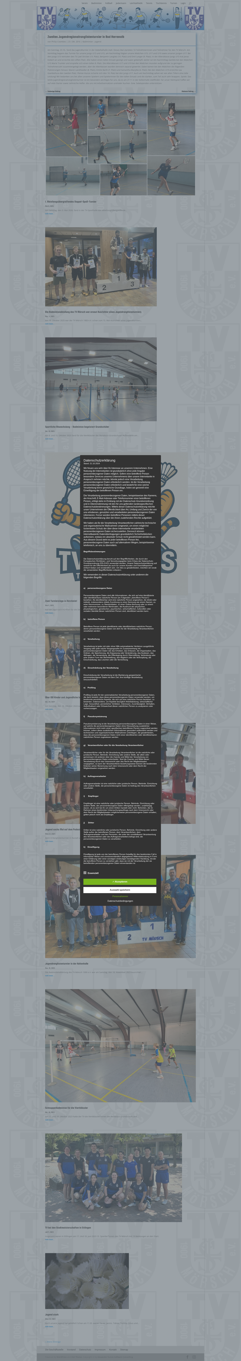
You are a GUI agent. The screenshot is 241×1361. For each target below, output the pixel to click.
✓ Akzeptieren (119, 882)
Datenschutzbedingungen (120, 901)
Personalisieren (120, 896)
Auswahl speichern (120, 890)
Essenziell (93, 873)
